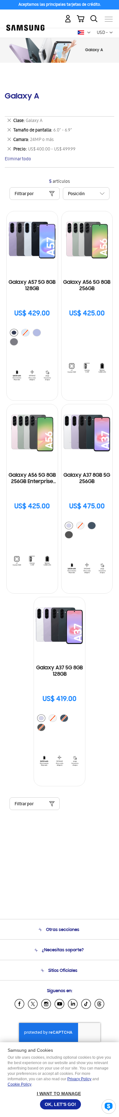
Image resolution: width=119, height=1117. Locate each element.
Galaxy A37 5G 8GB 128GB (59, 671)
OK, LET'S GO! (60, 1104)
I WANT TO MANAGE (59, 1093)
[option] (14, 332)
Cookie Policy (19, 1084)
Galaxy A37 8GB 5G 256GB (86, 479)
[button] (88, 32)
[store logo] (25, 17)
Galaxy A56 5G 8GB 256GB (86, 286)
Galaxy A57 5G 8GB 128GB (32, 286)
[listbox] (32, 338)
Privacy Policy (79, 1079)
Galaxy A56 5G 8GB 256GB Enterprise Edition (32, 479)
